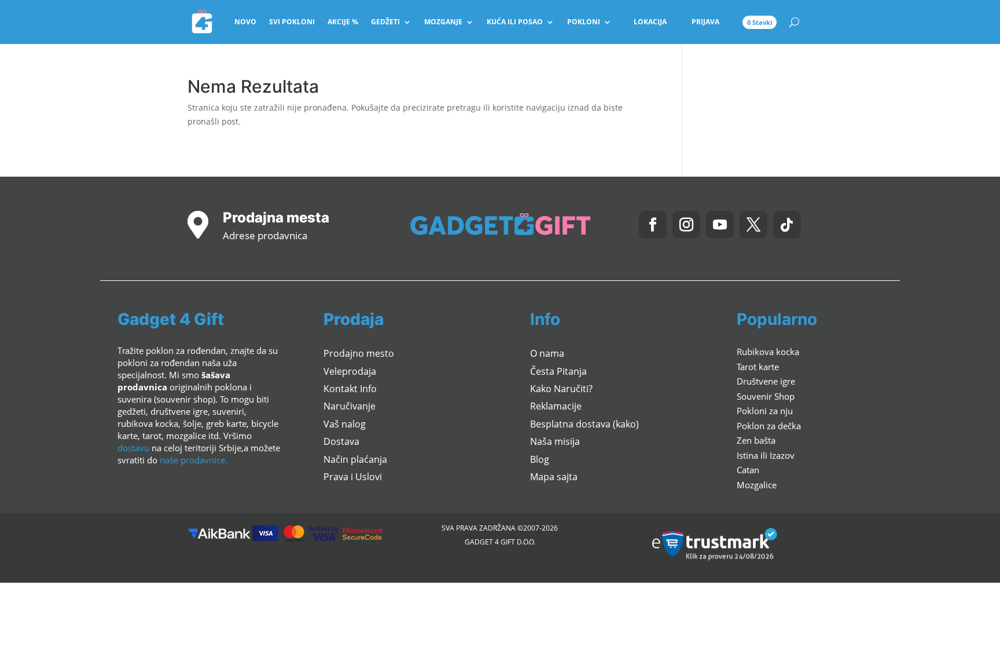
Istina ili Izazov (766, 455)
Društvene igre (766, 381)
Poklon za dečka (769, 426)
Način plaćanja (355, 459)
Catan (748, 470)
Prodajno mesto (358, 353)
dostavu (133, 448)
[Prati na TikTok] (787, 225)
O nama (547, 353)
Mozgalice (757, 485)
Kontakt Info (350, 388)
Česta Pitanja (558, 371)
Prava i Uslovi (352, 476)
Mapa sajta (554, 476)
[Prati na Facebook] (653, 225)
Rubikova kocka (768, 351)
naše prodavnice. (193, 460)
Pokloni (583, 22)
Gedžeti (385, 22)
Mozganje (443, 22)
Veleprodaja (349, 371)
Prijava (705, 22)
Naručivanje (349, 406)
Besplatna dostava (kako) (584, 424)
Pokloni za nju (765, 410)
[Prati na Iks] (753, 225)
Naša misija (555, 441)
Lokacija (650, 22)
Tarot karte (758, 366)
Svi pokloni (292, 22)
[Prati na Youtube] (720, 225)
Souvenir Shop (766, 396)
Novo (245, 22)
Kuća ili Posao (515, 22)
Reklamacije (556, 406)
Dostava (341, 441)
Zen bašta (756, 440)
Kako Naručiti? (561, 388)
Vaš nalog (344, 424)
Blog (539, 459)
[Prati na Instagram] (686, 225)
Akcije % (343, 22)
